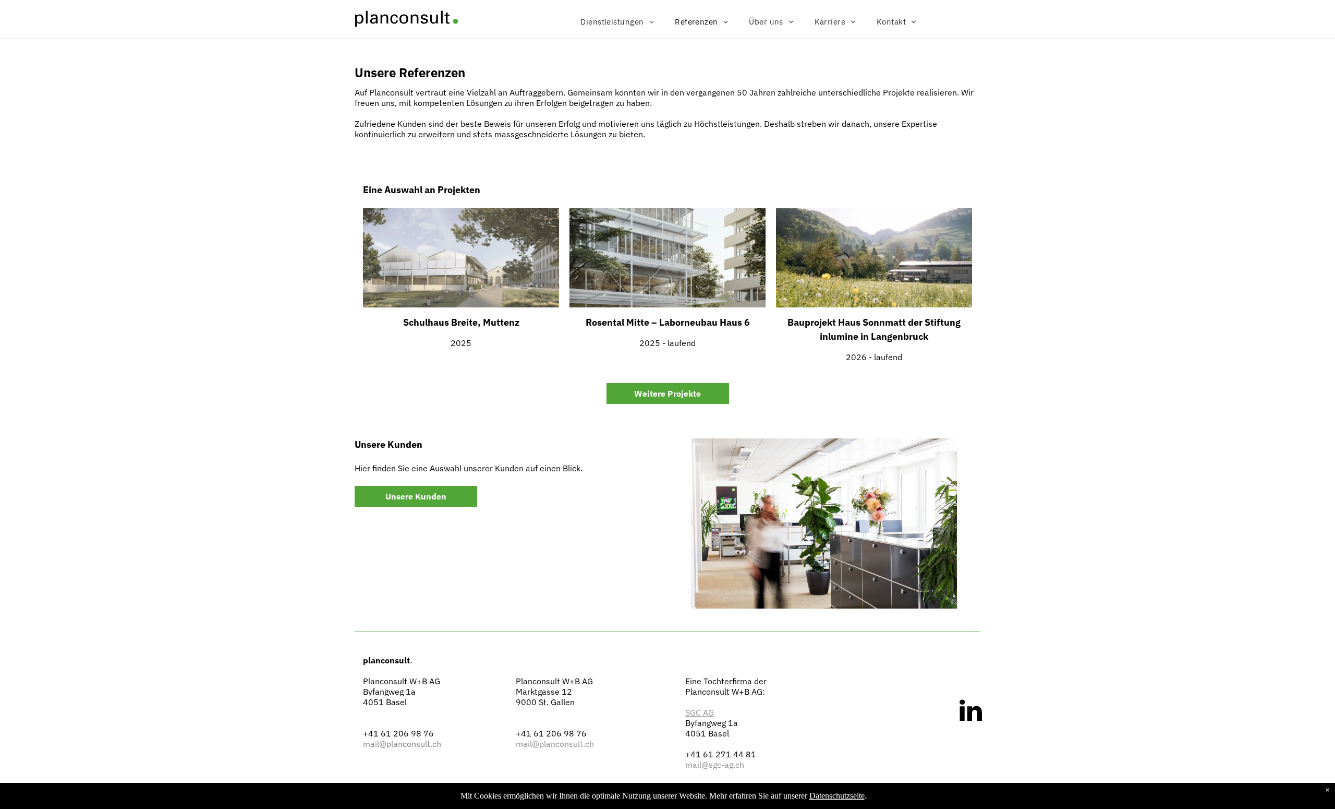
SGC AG (699, 712)
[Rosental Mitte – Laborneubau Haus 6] (667, 257)
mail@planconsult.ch (402, 744)
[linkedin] (970, 712)
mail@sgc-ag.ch (714, 764)
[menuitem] (617, 22)
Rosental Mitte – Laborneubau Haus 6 (668, 322)
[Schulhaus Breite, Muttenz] (461, 257)
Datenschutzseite (837, 795)
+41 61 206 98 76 (398, 733)
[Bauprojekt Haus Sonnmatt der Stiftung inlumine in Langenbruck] (874, 257)
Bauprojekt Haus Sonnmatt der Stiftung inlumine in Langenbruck (874, 329)
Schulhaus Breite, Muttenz (461, 322)
